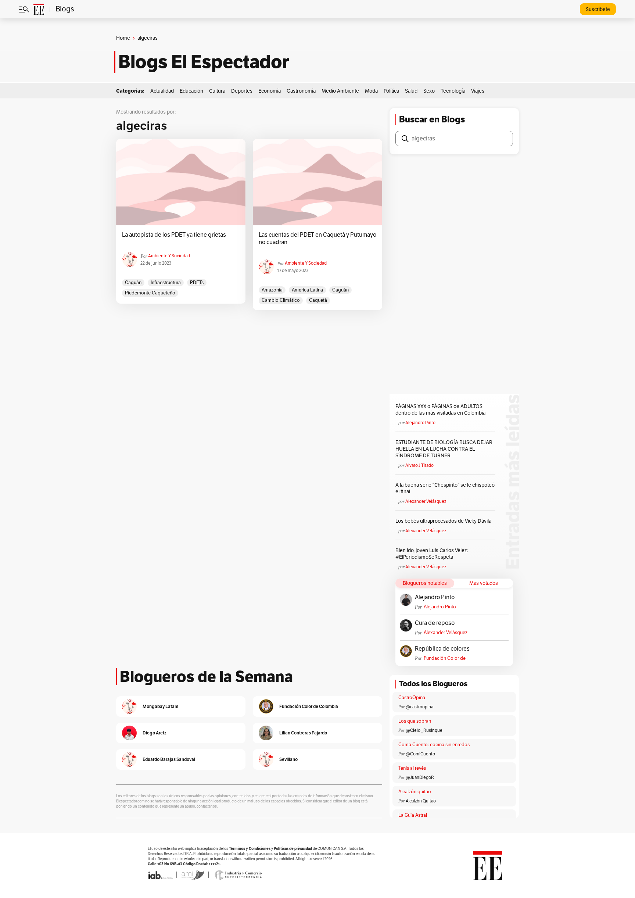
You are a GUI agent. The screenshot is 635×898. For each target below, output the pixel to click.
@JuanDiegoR (420, 777)
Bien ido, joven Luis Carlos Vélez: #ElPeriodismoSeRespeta (431, 553)
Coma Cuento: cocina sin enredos (434, 745)
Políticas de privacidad (293, 848)
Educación (191, 91)
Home (123, 38)
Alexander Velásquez (425, 501)
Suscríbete (598, 9)
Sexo (429, 91)
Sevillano (288, 759)
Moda (371, 91)
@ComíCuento (420, 753)
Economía (269, 91)
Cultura (217, 91)
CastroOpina (411, 698)
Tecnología (453, 91)
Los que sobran (414, 721)
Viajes (477, 91)
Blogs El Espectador (203, 61)
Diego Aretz (154, 733)
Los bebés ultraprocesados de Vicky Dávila (444, 521)
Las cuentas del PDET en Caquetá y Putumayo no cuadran (317, 238)
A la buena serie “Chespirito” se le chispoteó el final (445, 488)
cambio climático (281, 300)
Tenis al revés (412, 768)
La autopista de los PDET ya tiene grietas (174, 235)
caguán (133, 283)
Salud (411, 91)
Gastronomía (301, 91)
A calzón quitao (414, 792)
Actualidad (162, 91)
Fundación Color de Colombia (445, 658)
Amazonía (272, 290)
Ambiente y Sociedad (169, 255)
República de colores (442, 648)
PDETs (197, 283)
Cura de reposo (435, 623)
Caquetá (318, 300)
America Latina (307, 290)
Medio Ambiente (340, 91)
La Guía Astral (412, 815)
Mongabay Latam (160, 706)
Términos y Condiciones (249, 848)
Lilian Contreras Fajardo (303, 733)
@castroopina (419, 706)
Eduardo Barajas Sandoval (169, 759)
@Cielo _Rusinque (424, 730)
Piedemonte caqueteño (150, 293)
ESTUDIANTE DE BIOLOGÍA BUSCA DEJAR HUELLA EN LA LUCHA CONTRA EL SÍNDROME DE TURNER (443, 449)
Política (391, 91)
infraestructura (166, 283)
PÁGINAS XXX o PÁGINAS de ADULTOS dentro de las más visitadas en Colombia (440, 409)
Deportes (241, 91)
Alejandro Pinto (420, 422)
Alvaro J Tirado (419, 465)
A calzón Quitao (421, 801)
